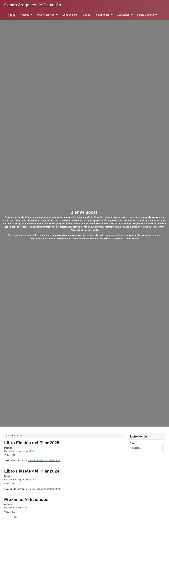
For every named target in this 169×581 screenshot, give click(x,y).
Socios (86, 14)
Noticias (11, 14)
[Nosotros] (30, 15)
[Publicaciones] (111, 15)
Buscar (133, 443)
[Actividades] (131, 15)
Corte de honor (70, 14)
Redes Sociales (145, 14)
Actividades (123, 14)
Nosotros (24, 14)
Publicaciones (102, 14)
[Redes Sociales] (155, 15)
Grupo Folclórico (46, 14)
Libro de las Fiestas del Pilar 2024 (44, 489)
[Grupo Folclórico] (56, 15)
